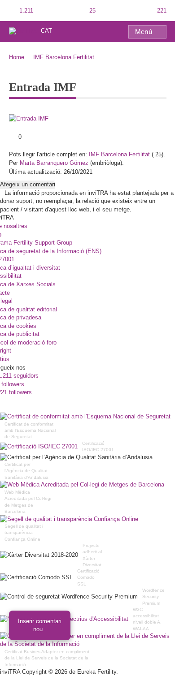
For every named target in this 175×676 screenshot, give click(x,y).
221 (160, 10)
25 (92, 10)
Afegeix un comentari (27, 184)
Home (16, 57)
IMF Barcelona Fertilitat (63, 57)
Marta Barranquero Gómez (54, 162)
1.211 (25, 10)
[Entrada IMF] (28, 118)
